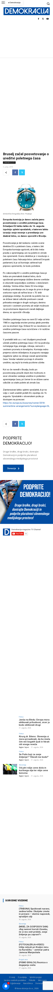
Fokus (21, 717)
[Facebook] (38, 19)
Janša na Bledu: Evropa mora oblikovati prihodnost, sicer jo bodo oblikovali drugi (34, 722)
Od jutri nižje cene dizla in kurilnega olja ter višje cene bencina (33, 770)
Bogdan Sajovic (24, 747)
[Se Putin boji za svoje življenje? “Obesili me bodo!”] (10, 756)
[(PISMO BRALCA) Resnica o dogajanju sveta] (10, 964)
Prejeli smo (23, 959)
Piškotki (32, 980)
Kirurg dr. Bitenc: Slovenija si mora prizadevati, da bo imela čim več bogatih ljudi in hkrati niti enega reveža (34, 740)
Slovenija (22, 765)
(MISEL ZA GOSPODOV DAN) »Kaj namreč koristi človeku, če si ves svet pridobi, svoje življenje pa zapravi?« (33, 930)
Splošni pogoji (36, 977)
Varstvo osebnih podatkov (15, 980)
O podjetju (22, 977)
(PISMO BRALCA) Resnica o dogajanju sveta (33, 963)
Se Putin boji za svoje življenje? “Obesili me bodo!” (34, 755)
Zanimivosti (9, 162)
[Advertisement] (26, 85)
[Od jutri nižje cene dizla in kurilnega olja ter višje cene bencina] (10, 769)
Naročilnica (28, 983)
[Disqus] (26, 592)
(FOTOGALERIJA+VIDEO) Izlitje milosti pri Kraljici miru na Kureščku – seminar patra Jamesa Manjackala (34, 948)
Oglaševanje (15, 983)
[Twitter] (43, 19)
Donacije (39, 983)
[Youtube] (47, 19)
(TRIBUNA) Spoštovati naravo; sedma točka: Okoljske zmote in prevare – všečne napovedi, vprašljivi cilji (34, 912)
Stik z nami (42, 980)
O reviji (12, 977)
